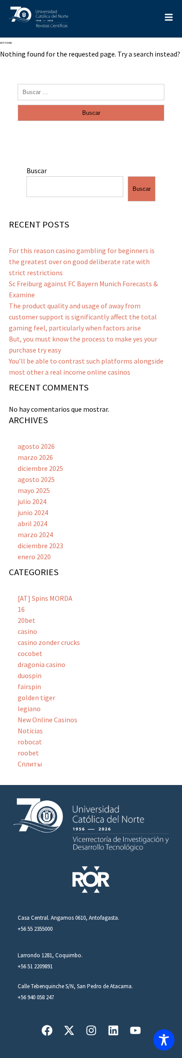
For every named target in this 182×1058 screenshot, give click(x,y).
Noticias (30, 730)
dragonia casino (41, 664)
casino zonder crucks (49, 642)
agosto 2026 (36, 446)
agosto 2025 (36, 479)
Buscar (37, 170)
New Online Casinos (47, 719)
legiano (29, 708)
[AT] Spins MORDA (45, 598)
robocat (30, 741)
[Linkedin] (113, 1030)
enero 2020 (34, 556)
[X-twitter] (69, 1030)
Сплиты (30, 763)
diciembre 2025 (40, 468)
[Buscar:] (91, 91)
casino (27, 631)
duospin (30, 675)
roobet (28, 752)
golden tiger (36, 697)
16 (21, 609)
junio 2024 (33, 512)
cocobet (30, 653)
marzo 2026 (35, 457)
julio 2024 (32, 501)
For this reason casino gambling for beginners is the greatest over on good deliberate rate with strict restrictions (82, 261)
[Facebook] (47, 1030)
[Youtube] (135, 1030)
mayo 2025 (34, 490)
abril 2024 (32, 523)
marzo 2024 (35, 534)
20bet (26, 620)
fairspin (29, 686)
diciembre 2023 (40, 545)
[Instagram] (91, 1030)
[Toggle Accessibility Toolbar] (163, 1039)
